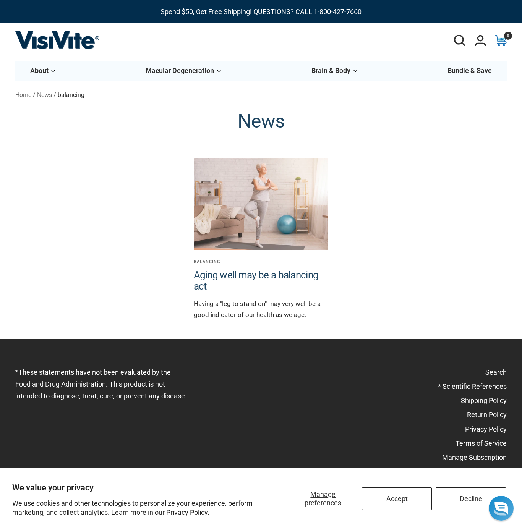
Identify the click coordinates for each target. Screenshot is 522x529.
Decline (471, 499)
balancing (207, 261)
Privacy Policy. (187, 512)
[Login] (480, 40)
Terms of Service (481, 443)
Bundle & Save (469, 70)
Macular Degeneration (180, 70)
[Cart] (501, 40)
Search (496, 372)
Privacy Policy (486, 429)
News (44, 95)
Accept (397, 499)
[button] (501, 508)
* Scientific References (472, 386)
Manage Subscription (474, 457)
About (39, 70)
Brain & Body (330, 70)
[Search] (459, 40)
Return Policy (487, 415)
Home (23, 95)
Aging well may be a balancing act (256, 280)
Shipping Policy (484, 400)
